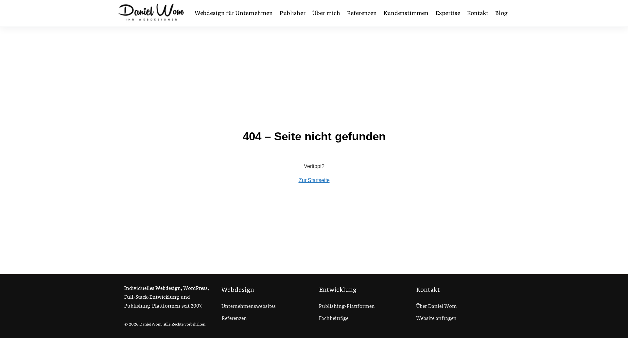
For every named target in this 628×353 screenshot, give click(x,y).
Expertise (447, 13)
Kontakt (477, 13)
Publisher (292, 13)
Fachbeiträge (333, 318)
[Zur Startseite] (151, 13)
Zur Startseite (314, 180)
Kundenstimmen (406, 13)
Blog (501, 13)
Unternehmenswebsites (249, 306)
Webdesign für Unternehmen (234, 13)
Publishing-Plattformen (347, 306)
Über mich (326, 13)
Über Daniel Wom (436, 306)
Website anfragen (436, 318)
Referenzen (362, 13)
